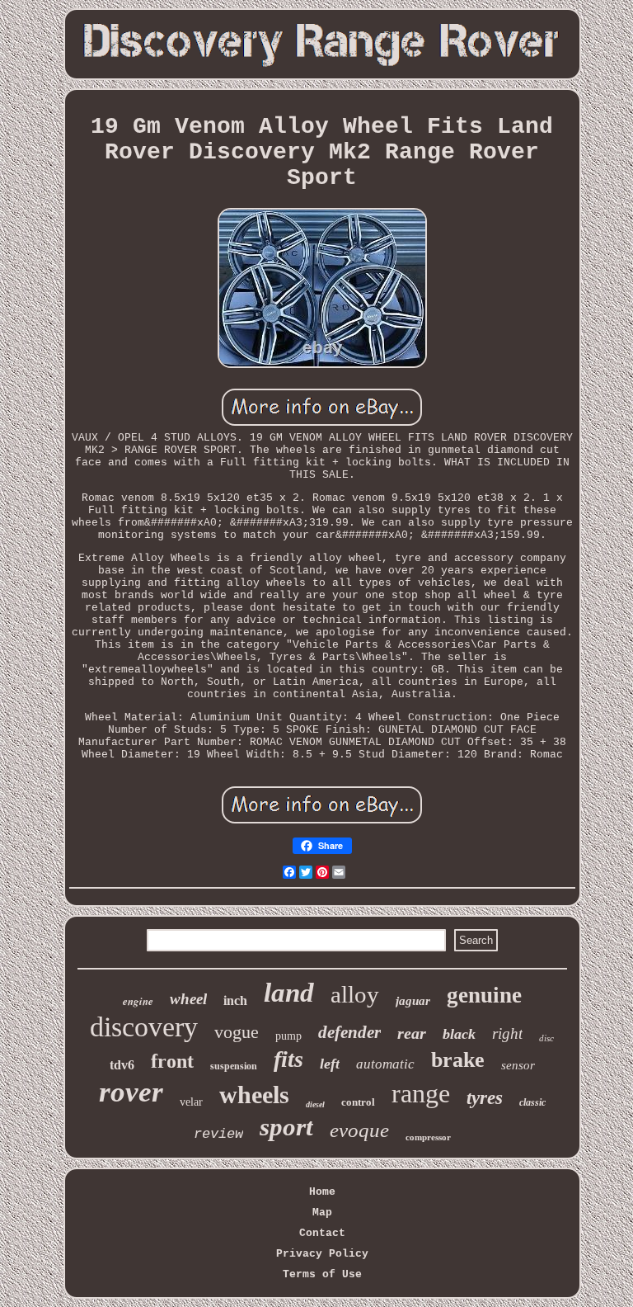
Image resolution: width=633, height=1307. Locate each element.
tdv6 (122, 1065)
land (289, 992)
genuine (484, 995)
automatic (385, 1064)
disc (546, 1038)
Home (322, 1192)
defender (349, 1032)
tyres (485, 1098)
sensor (518, 1065)
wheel (188, 998)
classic (532, 1102)
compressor (428, 1137)
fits (288, 1059)
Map (322, 1212)
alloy (355, 994)
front (172, 1061)
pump (288, 1036)
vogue (236, 1032)
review (218, 1134)
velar (191, 1102)
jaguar (413, 1000)
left (330, 1063)
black (459, 1034)
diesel (315, 1104)
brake (458, 1060)
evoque (359, 1130)
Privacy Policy (322, 1254)
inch (235, 1000)
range (421, 1093)
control (358, 1102)
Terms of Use (322, 1274)
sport (286, 1126)
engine (138, 1000)
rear (411, 1033)
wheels (254, 1094)
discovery (144, 1027)
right (507, 1033)
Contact (322, 1233)
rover (131, 1092)
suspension (233, 1066)
